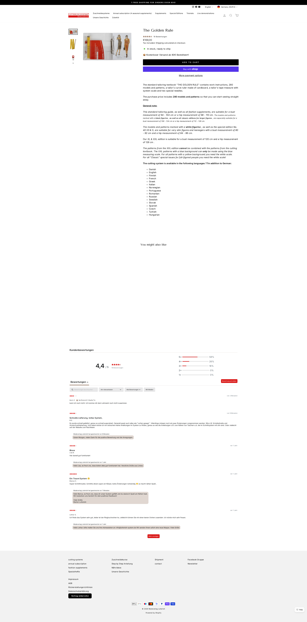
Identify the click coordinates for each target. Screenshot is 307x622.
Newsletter (193, 564)
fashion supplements (77, 568)
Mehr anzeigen (153, 536)
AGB (70, 583)
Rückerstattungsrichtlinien (80, 587)
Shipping (160, 43)
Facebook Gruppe (196, 559)
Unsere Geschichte (101, 17)
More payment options (191, 75)
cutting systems (75, 559)
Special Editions (176, 13)
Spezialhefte (74, 571)
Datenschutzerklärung (78, 591)
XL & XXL (152, 139)
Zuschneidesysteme (101, 13)
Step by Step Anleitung (122, 564)
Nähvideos (116, 568)
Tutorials (190, 13)
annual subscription (77, 564)
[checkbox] (149, 389)
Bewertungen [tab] (79, 382)
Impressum (73, 579)
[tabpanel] (153, 463)
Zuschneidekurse (119, 559)
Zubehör (115, 17)
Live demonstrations (205, 13)
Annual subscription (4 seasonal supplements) (132, 13)
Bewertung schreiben (229, 381)
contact (158, 564)
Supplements (160, 13)
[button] (196, 356)
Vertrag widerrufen (80, 596)
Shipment (159, 559)
